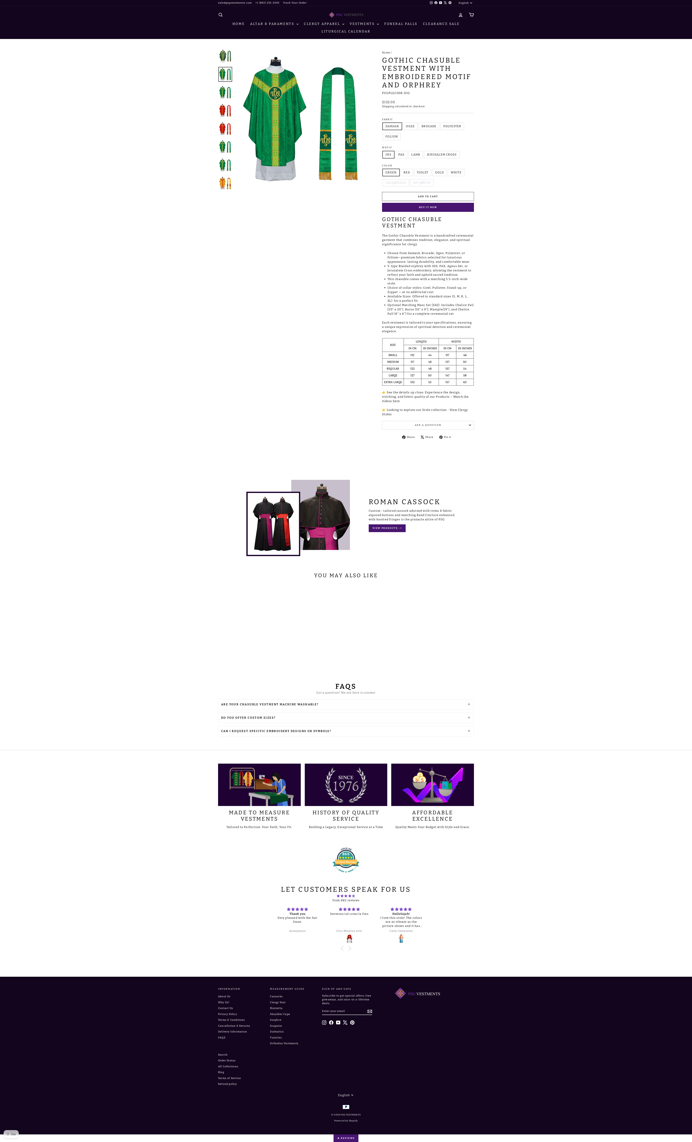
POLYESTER (452, 126)
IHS (388, 154)
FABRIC (387, 119)
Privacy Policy (227, 1014)
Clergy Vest (278, 1002)
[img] (346, 896)
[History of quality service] (346, 785)
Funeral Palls (401, 24)
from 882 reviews (346, 900)
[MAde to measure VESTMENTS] (259, 785)
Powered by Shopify (346, 1120)
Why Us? (224, 1002)
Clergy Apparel (322, 24)
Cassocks (276, 996)
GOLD (439, 172)
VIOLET (422, 172)
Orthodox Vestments (284, 1043)
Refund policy (227, 1084)
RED (406, 172)
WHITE (456, 172)
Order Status (227, 1060)
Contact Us (225, 1008)
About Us (224, 996)
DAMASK (392, 126)
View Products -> (387, 528)
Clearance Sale (441, 24)
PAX (401, 154)
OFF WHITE (422, 182)
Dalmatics (277, 1031)
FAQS (221, 1037)
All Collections (228, 1066)
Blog (221, 1072)
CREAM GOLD (395, 182)
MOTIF (387, 147)
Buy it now (428, 207)
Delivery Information (232, 1031)
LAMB (415, 154)
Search (223, 1054)
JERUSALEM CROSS (442, 154)
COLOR (387, 165)
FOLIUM (391, 136)
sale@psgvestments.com (235, 2)
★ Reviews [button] (346, 1138)
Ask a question (428, 425)
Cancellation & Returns (234, 1025)
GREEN (391, 172)
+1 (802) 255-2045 (267, 2)
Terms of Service (229, 1078)
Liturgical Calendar (345, 31)
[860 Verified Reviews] (346, 874)
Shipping (388, 106)
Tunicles (276, 1037)
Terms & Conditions (231, 1019)
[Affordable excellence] (432, 785)
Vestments (363, 24)
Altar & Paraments (273, 24)
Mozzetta (276, 1008)
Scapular (276, 1025)
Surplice (275, 1019)
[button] (343, 948)
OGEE (410, 126)
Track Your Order (295, 2)
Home (238, 24)
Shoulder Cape (280, 1014)
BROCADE (429, 126)
